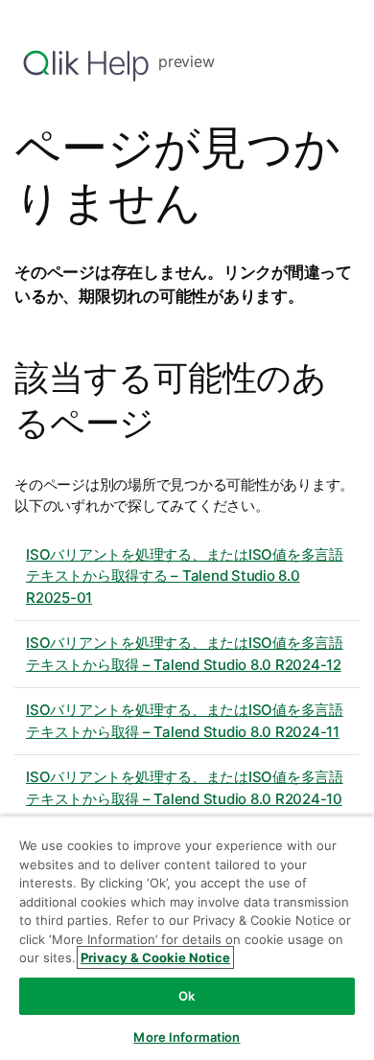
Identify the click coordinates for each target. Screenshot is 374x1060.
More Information (186, 1037)
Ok (186, 995)
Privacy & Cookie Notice (155, 957)
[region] (187, 938)
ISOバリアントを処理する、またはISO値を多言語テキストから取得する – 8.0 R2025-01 (184, 576)
